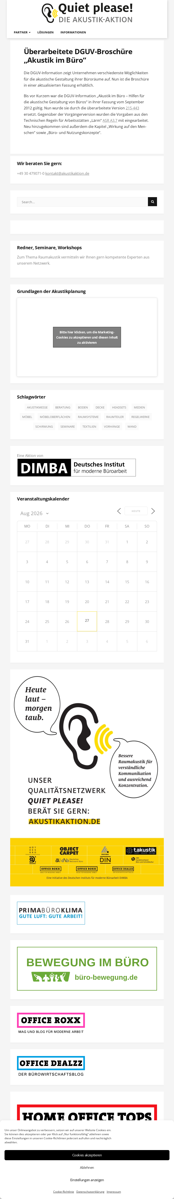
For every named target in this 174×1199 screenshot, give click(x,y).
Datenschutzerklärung (90, 1192)
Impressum (114, 1192)
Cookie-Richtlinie (63, 1192)
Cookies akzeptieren (87, 1155)
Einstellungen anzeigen (87, 1180)
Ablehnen (87, 1167)
